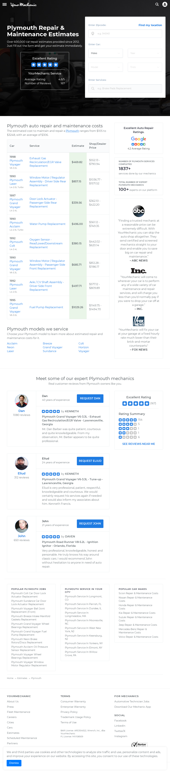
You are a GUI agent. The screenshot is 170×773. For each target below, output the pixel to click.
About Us (12, 701)
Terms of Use (69, 722)
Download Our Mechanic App (132, 706)
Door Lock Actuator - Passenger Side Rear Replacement (43, 202)
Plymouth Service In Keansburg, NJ (83, 637)
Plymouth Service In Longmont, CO (83, 598)
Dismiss (14, 763)
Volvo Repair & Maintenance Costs (138, 636)
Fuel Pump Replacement (46, 307)
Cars (9, 727)
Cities (10, 722)
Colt (81, 343)
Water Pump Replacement (48, 224)
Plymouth (72, 130)
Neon (10, 347)
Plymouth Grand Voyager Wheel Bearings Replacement (30, 625)
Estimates (13, 732)
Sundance (49, 351)
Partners (12, 743)
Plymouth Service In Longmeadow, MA (76, 614)
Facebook (120, 720)
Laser (10, 351)
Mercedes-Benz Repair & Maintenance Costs (133, 631)
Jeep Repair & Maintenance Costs (138, 624)
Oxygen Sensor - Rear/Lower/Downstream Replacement (46, 243)
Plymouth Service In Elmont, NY (83, 647)
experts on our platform (143, 190)
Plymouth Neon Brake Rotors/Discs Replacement (26, 641)
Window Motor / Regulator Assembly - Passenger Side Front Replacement (47, 264)
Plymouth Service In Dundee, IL (83, 608)
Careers (11, 717)
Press (10, 706)
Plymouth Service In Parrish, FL (83, 604)
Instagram (120, 736)
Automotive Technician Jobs (131, 701)
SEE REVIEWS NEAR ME (138, 444)
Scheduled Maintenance (22, 738)
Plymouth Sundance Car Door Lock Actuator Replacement (28, 602)
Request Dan (90, 398)
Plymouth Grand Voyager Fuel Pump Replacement (29, 633)
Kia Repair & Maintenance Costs (137, 612)
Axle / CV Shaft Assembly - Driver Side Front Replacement (47, 286)
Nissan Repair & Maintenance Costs (135, 599)
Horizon (84, 347)
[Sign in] (165, 4)
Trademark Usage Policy (76, 717)
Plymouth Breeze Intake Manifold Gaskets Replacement (30, 618)
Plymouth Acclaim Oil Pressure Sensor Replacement (29, 648)
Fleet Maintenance (18, 711)
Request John (90, 523)
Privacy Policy (69, 711)
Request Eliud (90, 460)
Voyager (84, 351)
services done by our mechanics (137, 173)
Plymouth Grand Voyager (16, 203)
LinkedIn (119, 725)
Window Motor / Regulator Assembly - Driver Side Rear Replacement (48, 181)
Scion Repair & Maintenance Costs (138, 593)
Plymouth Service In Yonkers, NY (84, 643)
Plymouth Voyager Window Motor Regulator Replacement (29, 664)
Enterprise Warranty (73, 706)
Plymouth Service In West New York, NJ (83, 630)
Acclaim (12, 343)
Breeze (47, 343)
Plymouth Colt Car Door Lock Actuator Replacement (28, 595)
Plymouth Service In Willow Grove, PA (81, 653)
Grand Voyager (52, 347)
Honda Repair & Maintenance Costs (135, 607)
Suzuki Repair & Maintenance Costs (135, 619)
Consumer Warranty (73, 701)
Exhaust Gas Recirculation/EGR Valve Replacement (45, 162)
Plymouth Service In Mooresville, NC (84, 622)
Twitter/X (119, 731)
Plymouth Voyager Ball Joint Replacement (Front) (28, 610)
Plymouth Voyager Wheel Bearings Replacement (26, 656)
